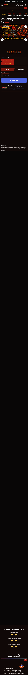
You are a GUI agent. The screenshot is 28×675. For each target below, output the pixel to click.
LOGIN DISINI (8, 63)
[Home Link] (6, 5)
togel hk (9, 671)
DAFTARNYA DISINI (7, 60)
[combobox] (12, 8)
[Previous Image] (2, 39)
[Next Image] (25, 39)
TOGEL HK (14, 80)
